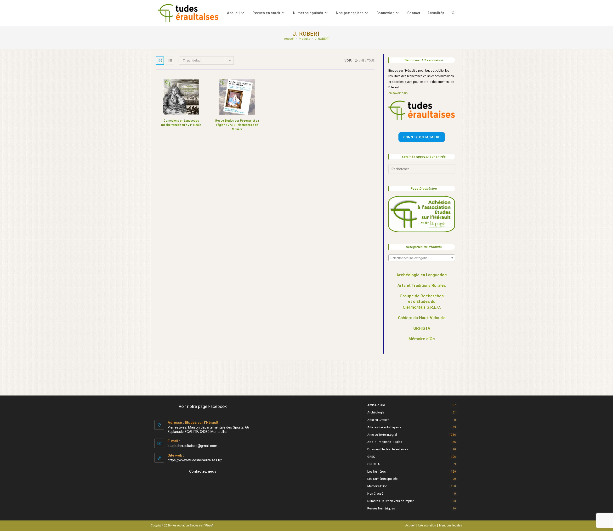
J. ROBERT (322, 38)
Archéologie (375, 412)
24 (356, 60)
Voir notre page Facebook (203, 406)
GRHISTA (421, 328)
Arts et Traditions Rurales (421, 285)
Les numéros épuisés (382, 478)
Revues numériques (381, 508)
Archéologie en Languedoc (422, 274)
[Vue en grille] (160, 60)
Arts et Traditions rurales (384, 442)
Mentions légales (450, 525)
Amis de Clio (376, 405)
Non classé (375, 493)
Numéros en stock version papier (390, 501)
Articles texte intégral (382, 434)
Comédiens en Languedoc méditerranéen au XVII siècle (181, 123)
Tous (371, 60)
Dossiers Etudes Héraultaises (387, 449)
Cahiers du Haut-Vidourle (422, 317)
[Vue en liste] (170, 60)
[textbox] (422, 258)
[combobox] (421, 257)
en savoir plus (398, 93)
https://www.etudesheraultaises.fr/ (195, 460)
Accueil (410, 525)
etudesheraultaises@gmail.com (192, 446)
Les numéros (376, 471)
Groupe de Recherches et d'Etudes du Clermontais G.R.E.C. (422, 302)
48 (362, 60)
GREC (371, 456)
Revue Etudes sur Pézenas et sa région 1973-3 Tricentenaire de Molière (237, 125)
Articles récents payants (384, 427)
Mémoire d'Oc (422, 338)
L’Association (427, 525)
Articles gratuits (378, 420)
